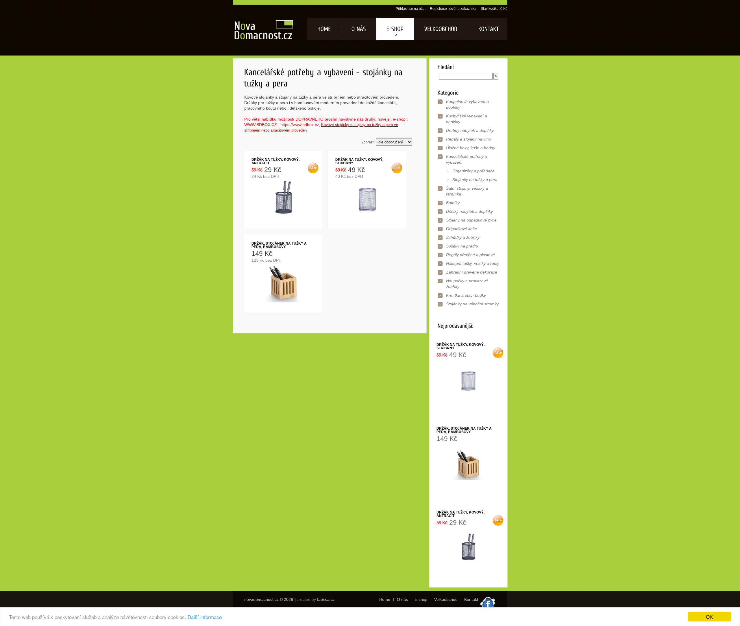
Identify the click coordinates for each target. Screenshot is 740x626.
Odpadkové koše (461, 228)
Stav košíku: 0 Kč (494, 9)
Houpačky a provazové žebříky (467, 283)
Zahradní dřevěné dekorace (471, 272)
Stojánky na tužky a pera (474, 179)
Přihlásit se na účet (411, 9)
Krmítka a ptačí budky (466, 295)
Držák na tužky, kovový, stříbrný (359, 161)
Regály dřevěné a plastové (470, 254)
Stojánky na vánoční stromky (472, 304)
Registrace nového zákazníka (453, 9)
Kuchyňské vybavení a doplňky (466, 119)
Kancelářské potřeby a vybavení (466, 159)
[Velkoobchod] (441, 29)
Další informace (205, 617)
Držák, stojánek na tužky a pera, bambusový (279, 245)
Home (384, 599)
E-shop (421, 599)
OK (709, 616)
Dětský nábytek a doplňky (469, 211)
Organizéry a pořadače (473, 171)
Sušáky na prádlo (462, 246)
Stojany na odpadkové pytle (471, 220)
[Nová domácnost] (264, 29)
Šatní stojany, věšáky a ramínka (467, 191)
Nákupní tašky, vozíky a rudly (472, 263)
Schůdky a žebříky (463, 237)
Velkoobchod (446, 599)
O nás (402, 599)
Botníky (453, 202)
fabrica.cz (326, 599)
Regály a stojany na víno (468, 139)
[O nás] (358, 29)
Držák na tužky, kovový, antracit (275, 161)
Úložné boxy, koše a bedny (470, 147)
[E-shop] (395, 29)
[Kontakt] (487, 29)
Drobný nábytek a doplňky (470, 130)
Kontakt (471, 599)
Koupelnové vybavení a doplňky (467, 104)
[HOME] (324, 29)
